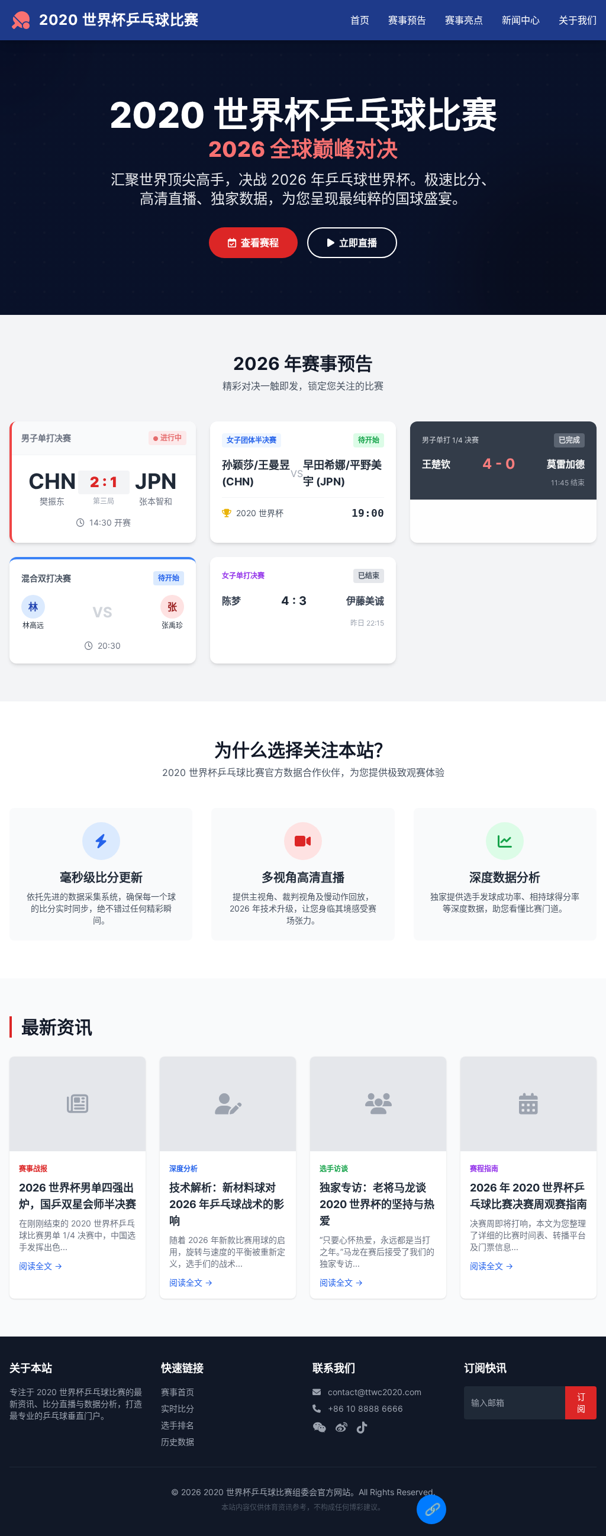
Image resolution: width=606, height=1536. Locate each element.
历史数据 (177, 1442)
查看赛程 (260, 243)
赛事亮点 (464, 20)
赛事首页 (177, 1392)
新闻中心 (521, 20)
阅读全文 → (40, 1266)
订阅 (581, 1402)
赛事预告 (407, 20)
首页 (359, 20)
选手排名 (177, 1425)
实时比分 (177, 1408)
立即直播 (358, 243)
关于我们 (578, 20)
